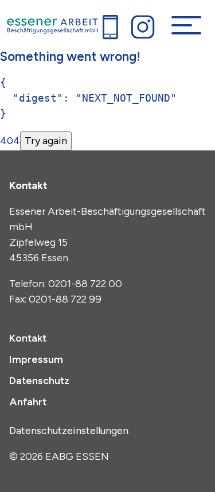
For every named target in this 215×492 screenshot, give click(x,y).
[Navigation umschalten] (186, 25)
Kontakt (27, 338)
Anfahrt (27, 402)
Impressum (36, 359)
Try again (46, 140)
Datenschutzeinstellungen (68, 430)
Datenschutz (39, 380)
